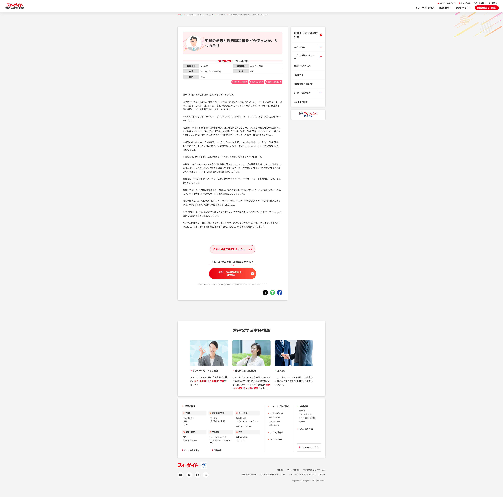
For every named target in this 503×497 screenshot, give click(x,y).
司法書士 (186, 424)
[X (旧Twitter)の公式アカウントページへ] (206, 475)
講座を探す (444, 8)
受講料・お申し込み (302, 65)
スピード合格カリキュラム (304, 56)
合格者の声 (209, 14)
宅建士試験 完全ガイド (303, 83)
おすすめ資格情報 (191, 450)
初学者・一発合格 (240, 82)
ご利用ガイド (462, 8)
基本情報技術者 (241, 437)
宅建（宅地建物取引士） (218, 437)
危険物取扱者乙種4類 (217, 421)
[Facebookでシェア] (279, 292)
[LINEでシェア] (272, 292)
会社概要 (492, 3)
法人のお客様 (479, 3)
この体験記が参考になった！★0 (232, 249)
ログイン (308, 116)
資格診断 (218, 450)
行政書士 (186, 421)
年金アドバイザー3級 (243, 426)
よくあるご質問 (300, 102)
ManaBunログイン (446, 3)
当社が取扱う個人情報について (273, 474)
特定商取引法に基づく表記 (314, 470)
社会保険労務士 (188, 418)
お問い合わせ (274, 425)
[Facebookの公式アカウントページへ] (197, 475)
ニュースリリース (305, 414)
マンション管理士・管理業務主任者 (221, 441)
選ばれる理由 (299, 47)
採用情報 (302, 421)
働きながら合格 (257, 82)
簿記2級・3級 (241, 418)
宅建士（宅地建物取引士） (306, 35)
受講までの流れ (274, 418)
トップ (180, 14)
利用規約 (280, 470)
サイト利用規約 (293, 470)
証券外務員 (213, 418)
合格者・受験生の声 (302, 93)
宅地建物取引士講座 (193, 14)
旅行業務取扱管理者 (190, 440)
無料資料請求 (276, 432)
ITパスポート (240, 440)
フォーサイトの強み (424, 7)
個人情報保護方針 (249, 474)
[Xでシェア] (265, 292)
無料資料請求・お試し (487, 7)
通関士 (185, 437)
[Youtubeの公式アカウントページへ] (181, 475)
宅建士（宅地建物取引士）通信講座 (231, 274)
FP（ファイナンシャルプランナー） (247, 422)
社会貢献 (302, 410)
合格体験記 (221, 14)
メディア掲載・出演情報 (307, 418)
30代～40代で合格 (274, 82)
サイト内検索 (465, 3)
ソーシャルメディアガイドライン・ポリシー (307, 474)
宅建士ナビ (298, 74)
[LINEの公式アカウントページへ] (189, 475)
